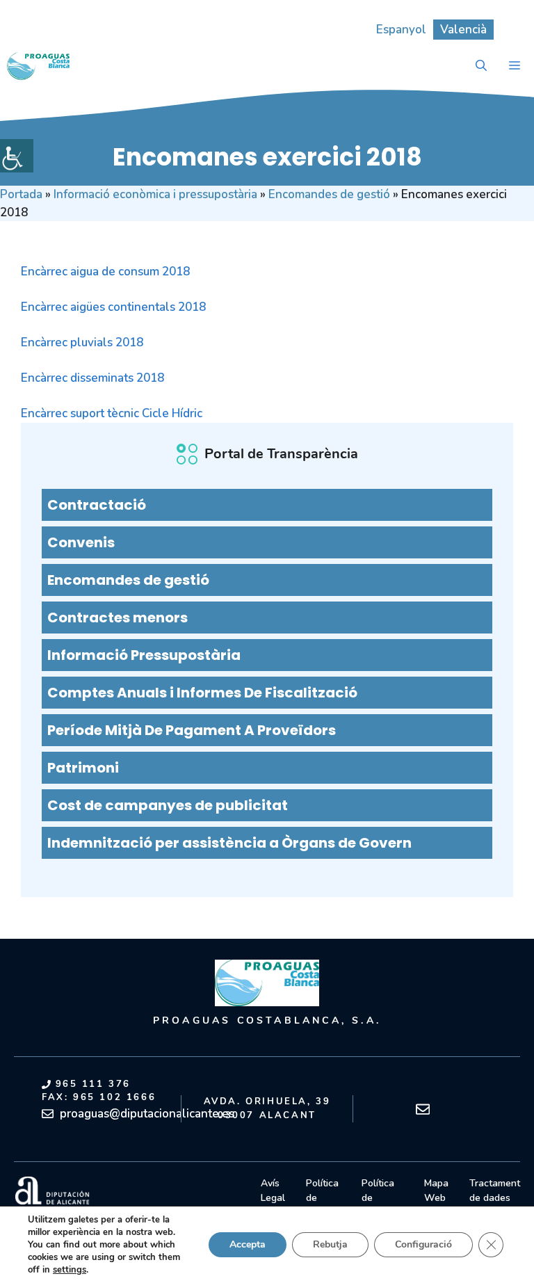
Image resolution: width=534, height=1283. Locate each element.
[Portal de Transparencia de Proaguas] (38, 66)
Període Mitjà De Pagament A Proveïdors (191, 730)
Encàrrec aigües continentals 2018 (113, 307)
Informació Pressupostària (144, 655)
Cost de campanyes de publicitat (167, 805)
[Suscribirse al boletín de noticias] (423, 1109)
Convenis (81, 542)
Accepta (247, 1244)
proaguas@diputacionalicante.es (147, 1114)
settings (69, 1270)
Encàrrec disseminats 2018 (92, 378)
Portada (21, 194)
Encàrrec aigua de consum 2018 (105, 272)
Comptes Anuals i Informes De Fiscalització (202, 692)
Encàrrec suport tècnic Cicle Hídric (111, 413)
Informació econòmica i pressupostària (155, 194)
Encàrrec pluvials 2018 (82, 342)
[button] (481, 66)
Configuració (423, 1244)
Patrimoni (83, 767)
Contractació (96, 505)
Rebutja (330, 1244)
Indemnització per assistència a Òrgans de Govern (229, 843)
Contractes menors (117, 617)
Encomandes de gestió (329, 194)
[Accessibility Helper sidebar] (16, 155)
